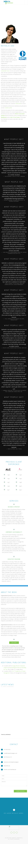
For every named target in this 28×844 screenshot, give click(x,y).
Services (18, 13)
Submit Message (20, 791)
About (9, 13)
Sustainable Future (5, 71)
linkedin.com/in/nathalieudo (10, 769)
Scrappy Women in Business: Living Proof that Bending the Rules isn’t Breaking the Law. (15, 667)
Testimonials (18, 103)
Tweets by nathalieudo (6, 734)
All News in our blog (7, 686)
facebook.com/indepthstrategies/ (11, 762)
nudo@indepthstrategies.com (10, 753)
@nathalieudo (7, 765)
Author (14, 16)
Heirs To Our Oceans (15, 117)
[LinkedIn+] (17, 832)
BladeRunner (4, 117)
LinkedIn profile (8, 108)
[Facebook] (11, 832)
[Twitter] (14, 832)
